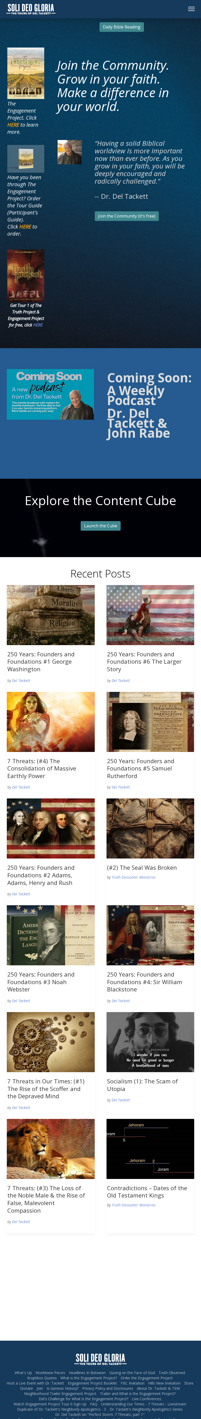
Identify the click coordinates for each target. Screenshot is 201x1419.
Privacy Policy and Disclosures (107, 1388)
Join (40, 1388)
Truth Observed (172, 1372)
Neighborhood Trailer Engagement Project (60, 1393)
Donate (26, 1388)
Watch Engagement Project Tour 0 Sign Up (50, 1404)
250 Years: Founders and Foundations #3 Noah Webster (41, 981)
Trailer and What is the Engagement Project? (138, 1393)
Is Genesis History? (63, 1388)
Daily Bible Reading (122, 27)
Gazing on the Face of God (132, 1372)
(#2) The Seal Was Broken (142, 867)
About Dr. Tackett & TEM (158, 1388)
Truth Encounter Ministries (133, 877)
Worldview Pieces (50, 1372)
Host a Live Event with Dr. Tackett (35, 1383)
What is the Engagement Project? (88, 1377)
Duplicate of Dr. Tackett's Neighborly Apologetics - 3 (61, 1409)
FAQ (93, 1404)
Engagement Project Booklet (92, 1383)
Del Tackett (21, 680)
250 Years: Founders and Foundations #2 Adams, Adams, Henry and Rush (41, 874)
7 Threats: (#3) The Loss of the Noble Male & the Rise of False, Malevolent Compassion (46, 1199)
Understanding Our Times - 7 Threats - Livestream (143, 1404)
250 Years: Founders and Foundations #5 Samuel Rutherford (140, 768)
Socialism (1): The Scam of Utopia (142, 1085)
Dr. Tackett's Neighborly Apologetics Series (146, 1409)
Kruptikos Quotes (42, 1377)
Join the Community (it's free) (126, 216)
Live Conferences (146, 1398)
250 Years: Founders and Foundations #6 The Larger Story (144, 661)
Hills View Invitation (164, 1383)
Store (188, 1383)
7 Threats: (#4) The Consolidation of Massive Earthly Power (41, 768)
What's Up (23, 1372)
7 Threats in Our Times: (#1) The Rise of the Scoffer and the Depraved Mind (46, 1088)
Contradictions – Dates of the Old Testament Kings (147, 1191)
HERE (38, 325)
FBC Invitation (132, 1383)
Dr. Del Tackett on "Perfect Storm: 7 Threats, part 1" (99, 1414)
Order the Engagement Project (147, 1377)
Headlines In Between (87, 1372)
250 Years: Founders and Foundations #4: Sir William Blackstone (144, 981)
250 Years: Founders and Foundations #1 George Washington (41, 661)
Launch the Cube (100, 526)
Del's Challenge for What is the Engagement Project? (83, 1398)
